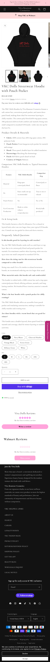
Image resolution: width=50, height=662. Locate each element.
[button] (4, 9)
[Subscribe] (39, 587)
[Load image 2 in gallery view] (25, 76)
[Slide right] (47, 76)
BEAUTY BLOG (10, 562)
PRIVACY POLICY (11, 541)
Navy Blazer (18, 337)
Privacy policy (41, 636)
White (23, 348)
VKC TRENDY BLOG (13, 536)
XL (26, 357)
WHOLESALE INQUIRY (14, 567)
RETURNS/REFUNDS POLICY (16, 546)
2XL (35, 357)
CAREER (8, 525)
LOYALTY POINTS (12, 531)
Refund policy (13, 639)
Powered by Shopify (29, 636)
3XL (5, 362)
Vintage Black (9, 343)
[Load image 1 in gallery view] (12, 76)
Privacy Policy (40, 649)
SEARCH (8, 520)
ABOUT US (9, 515)
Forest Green (24, 343)
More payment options (25, 392)
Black (6, 337)
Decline (25, 653)
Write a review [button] (25, 426)
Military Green (9, 348)
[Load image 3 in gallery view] (38, 76)
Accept (25, 659)
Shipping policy (24, 639)
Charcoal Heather (35, 337)
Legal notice (31, 643)
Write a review (25, 458)
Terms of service (21, 643)
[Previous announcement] (4, 3)
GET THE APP (10, 557)
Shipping (12, 99)
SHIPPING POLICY (12, 551)
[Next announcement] (45, 3)
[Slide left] (2, 76)
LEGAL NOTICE (11, 572)
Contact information (37, 639)
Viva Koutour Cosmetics (16, 636)
